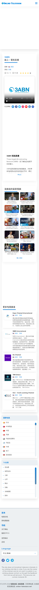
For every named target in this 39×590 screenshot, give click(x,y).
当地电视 (8, 491)
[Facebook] (16, 106)
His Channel (17, 355)
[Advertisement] (19, 28)
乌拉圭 (8, 442)
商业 (6, 483)
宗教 (6, 487)
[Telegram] (12, 560)
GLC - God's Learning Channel (23, 393)
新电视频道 (5, 520)
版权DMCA (5, 533)
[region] (19, 439)
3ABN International (19, 331)
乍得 (7, 447)
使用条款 (5, 538)
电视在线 (5, 517)
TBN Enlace (17, 375)
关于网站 (5, 529)
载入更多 (19, 258)
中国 (7, 430)
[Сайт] (13, 106)
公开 (6, 479)
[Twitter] (19, 106)
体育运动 (8, 471)
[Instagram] (23, 106)
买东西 (7, 467)
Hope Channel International (22, 313)
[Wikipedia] (33, 106)
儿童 (6, 475)
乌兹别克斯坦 (10, 438)
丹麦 (7, 434)
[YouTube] (26, 106)
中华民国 (9, 426)
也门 (7, 451)
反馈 (3, 542)
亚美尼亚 (9, 455)
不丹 (7, 422)
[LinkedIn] (29, 106)
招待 (6, 495)
